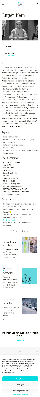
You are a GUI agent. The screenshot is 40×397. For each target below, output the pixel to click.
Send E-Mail (7, 46)
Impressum (25, 394)
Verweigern (20, 385)
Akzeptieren (20, 379)
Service (5, 238)
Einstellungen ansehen (20, 391)
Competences (7, 268)
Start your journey (9, 299)
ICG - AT (20, 3)
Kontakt (19, 340)
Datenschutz (16, 394)
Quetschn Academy (10, 220)
